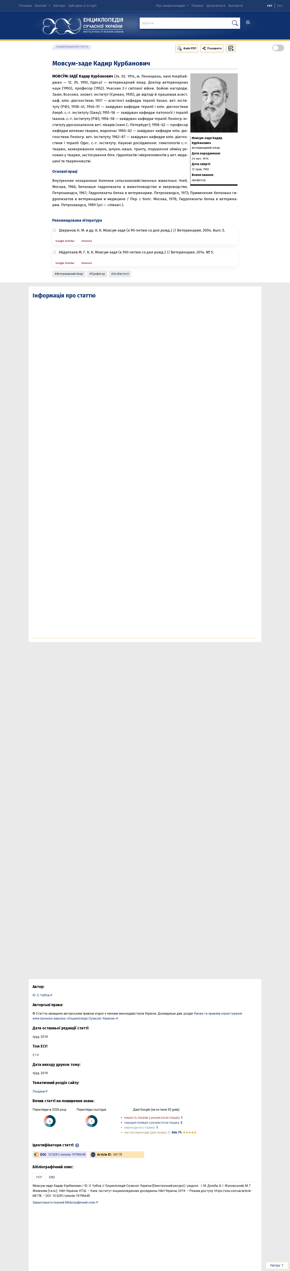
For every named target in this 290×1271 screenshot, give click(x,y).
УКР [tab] (39, 1177)
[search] (248, 23)
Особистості (121, 274)
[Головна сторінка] (61, 25)
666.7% (184, 1132)
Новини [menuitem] (197, 5)
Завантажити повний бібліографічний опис (64, 1202)
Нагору (275, 1265)
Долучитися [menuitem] (216, 5)
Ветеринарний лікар (69, 274)
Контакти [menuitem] (235, 5)
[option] (280, 5)
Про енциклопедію (171, 5)
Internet (86, 241)
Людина (39, 1091)
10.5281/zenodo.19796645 (67, 1154)
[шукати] (235, 23)
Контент (41, 5)
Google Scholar (64, 241)
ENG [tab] (52, 1177)
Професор (98, 274)
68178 (117, 1154)
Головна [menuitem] (25, 5)
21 (34, 1055)
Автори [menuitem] (59, 5)
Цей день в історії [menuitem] (82, 5)
